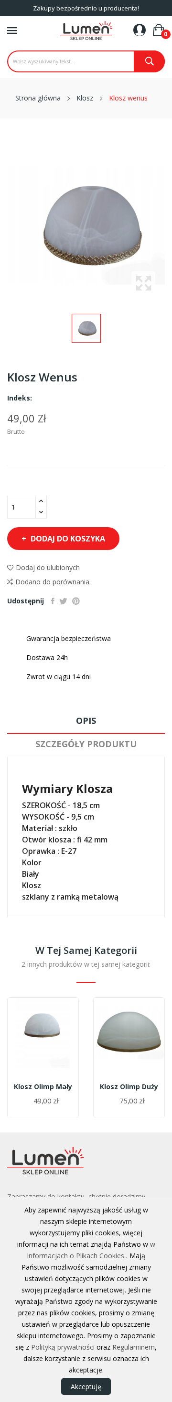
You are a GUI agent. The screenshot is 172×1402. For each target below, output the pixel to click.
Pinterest (76, 601)
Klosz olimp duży (129, 1086)
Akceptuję (86, 1386)
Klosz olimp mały (43, 1086)
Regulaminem (133, 1347)
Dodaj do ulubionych (48, 567)
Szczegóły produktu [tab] (86, 744)
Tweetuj (63, 601)
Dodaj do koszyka (68, 538)
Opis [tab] (86, 720)
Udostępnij (53, 601)
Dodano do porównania (52, 581)
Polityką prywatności (63, 1347)
